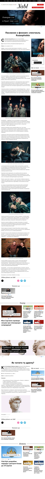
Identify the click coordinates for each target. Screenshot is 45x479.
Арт (19, 0)
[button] (43, 1)
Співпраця (34, 0)
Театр (11, 0)
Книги (22, 0)
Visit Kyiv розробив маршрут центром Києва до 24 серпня (37, 379)
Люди (14, 0)
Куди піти (25, 0)
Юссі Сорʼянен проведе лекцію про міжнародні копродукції (36, 79)
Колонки (29, 0)
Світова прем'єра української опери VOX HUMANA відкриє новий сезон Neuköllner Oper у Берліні (27, 329)
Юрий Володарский (6, 26)
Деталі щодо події (5, 416)
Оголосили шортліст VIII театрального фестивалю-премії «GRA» (38, 328)
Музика (8, 0)
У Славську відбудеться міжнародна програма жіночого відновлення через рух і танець (38, 469)
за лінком (8, 414)
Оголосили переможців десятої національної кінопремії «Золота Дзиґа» (27, 469)
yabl (2, 356)
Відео (17, 0)
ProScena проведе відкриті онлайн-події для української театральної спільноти (37, 91)
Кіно (5, 0)
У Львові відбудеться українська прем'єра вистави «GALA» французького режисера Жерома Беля (38, 314)
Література (2, 294)
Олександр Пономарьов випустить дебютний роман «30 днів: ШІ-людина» (7, 297)
